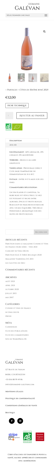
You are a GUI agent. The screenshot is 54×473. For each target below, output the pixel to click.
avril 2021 (10, 285)
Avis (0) (13, 145)
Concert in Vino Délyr (17, 251)
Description (15, 140)
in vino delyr (12, 312)
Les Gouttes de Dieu (15, 263)
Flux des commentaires (17, 335)
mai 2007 (9, 297)
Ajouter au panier (31, 115)
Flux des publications (16, 331)
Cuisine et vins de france (18, 308)
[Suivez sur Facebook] (12, 421)
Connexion (11, 327)
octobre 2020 (12, 289)
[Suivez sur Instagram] (20, 421)
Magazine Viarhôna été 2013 (19, 259)
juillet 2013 (10, 293)
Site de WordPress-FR (15, 339)
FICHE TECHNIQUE (16, 105)
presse (8, 316)
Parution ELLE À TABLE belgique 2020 (23, 255)
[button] (44, 31)
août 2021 (10, 281)
